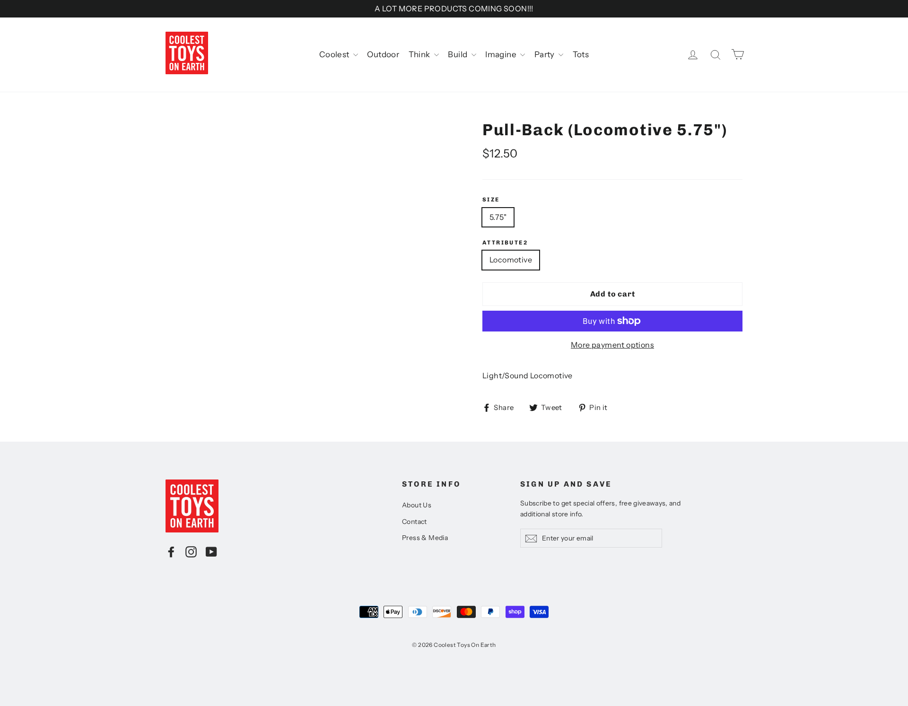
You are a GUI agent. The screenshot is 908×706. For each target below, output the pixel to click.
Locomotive (510, 259)
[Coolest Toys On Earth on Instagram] (191, 551)
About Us (416, 505)
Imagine (501, 54)
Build (458, 54)
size (491, 199)
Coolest (335, 54)
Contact (414, 521)
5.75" (497, 217)
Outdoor (383, 54)
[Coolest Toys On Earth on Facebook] (171, 551)
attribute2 (505, 242)
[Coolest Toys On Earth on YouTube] (211, 551)
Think (420, 54)
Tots (581, 54)
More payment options (612, 344)
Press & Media (425, 537)
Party (545, 54)
